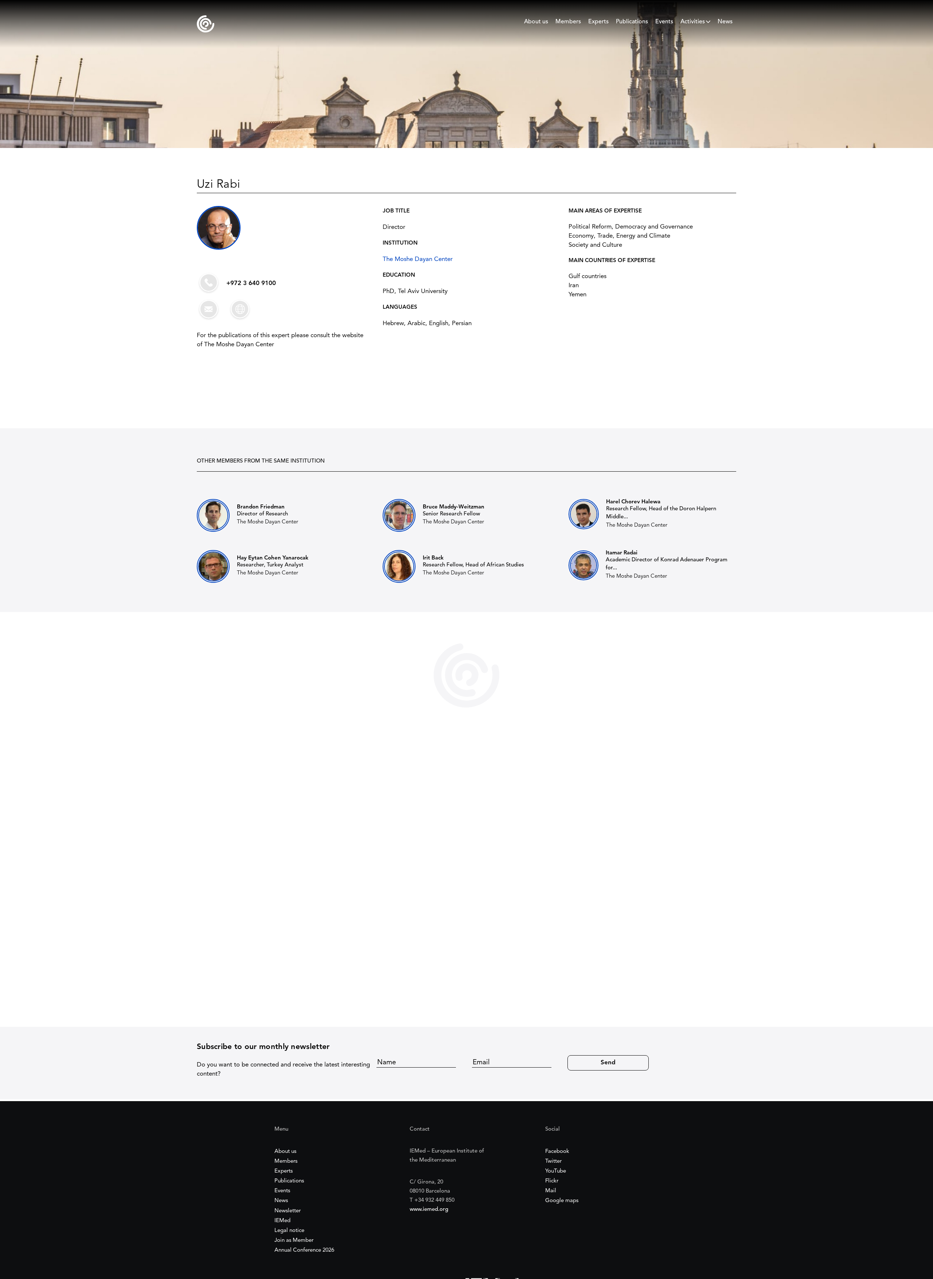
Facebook (557, 1151)
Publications (632, 22)
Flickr (551, 1181)
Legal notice (289, 1230)
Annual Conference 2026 (304, 1250)
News (725, 22)
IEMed (282, 1221)
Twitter (553, 1161)
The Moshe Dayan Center (418, 259)
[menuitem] (536, 23)
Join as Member (293, 1240)
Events (664, 22)
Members (568, 22)
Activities (692, 22)
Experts (598, 22)
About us (536, 22)
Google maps (561, 1201)
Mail (550, 1191)
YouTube (555, 1171)
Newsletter (287, 1211)
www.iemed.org (429, 1209)
